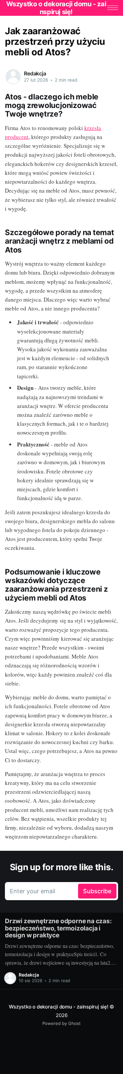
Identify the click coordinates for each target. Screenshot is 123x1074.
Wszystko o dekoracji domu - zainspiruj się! (58, 1007)
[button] (112, 7)
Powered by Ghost (61, 1023)
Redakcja (35, 73)
